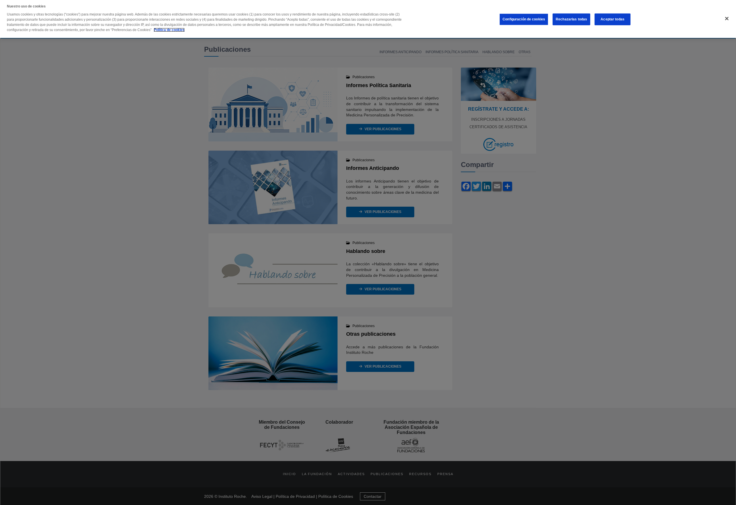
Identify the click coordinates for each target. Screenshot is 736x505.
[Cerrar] (726, 18)
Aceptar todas (612, 19)
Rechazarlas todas (571, 19)
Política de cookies (169, 30)
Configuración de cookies (524, 19)
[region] (368, 19)
